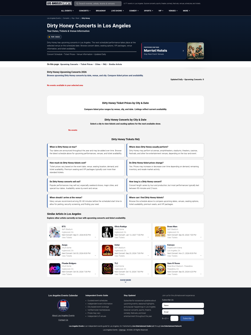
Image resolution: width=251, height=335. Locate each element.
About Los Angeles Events (63, 315)
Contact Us (63, 320)
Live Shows (116, 11)
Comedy (133, 11)
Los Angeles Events (54, 18)
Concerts (84, 11)
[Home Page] (59, 3)
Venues (172, 11)
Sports (147, 11)
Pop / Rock (75, 18)
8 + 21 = (165, 318)
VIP (160, 11)
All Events (66, 11)
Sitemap (122, 330)
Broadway (101, 11)
